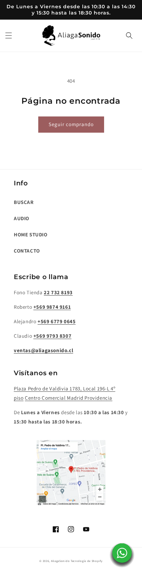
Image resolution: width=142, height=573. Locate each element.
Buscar (24, 202)
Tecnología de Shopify (87, 561)
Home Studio (31, 234)
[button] (8, 35)
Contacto (27, 250)
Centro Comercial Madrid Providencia (68, 398)
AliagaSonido (60, 561)
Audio (21, 218)
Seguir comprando (71, 124)
